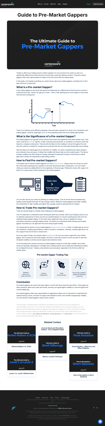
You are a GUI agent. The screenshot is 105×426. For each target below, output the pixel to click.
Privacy (57, 397)
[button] (100, 421)
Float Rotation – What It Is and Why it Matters (83, 347)
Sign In (89, 4)
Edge (59, 4)
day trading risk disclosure (41, 313)
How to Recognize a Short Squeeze (83, 376)
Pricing (46, 4)
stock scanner (58, 163)
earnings (32, 142)
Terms (51, 397)
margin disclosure (55, 313)
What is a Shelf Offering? (52, 357)
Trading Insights (65, 397)
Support (65, 4)
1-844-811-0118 (52, 405)
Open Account (98, 4)
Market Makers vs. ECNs (21, 346)
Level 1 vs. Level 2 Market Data (21, 373)
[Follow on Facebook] (94, 407)
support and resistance (59, 227)
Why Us (40, 4)
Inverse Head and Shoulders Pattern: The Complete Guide (52, 329)
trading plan (51, 235)
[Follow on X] (97, 407)
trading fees (68, 313)
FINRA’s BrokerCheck (65, 408)
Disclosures (45, 397)
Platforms (53, 4)
